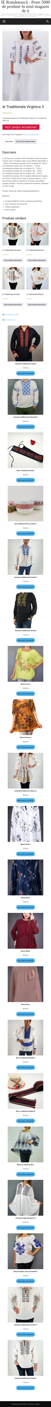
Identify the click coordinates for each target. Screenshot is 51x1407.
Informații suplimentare (25, 141)
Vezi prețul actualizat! (21, 127)
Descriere (9, 141)
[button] (47, 21)
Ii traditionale (19, 30)
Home (4, 30)
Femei (11, 30)
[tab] (9, 141)
